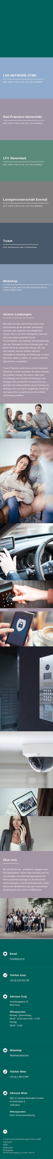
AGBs (5, 1145)
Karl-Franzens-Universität (22, 117)
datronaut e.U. (17, 1152)
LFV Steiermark (14, 158)
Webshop (10, 281)
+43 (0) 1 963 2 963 (19, 1077)
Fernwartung (8, 1150)
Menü (49, 3)
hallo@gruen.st (17, 959)
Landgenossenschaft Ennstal (25, 199)
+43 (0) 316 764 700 (19, 980)
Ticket (7, 241)
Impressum (7, 1142)
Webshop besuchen (19, 1055)
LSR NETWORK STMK (20, 75)
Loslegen (11, 42)
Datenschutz (8, 1147)
